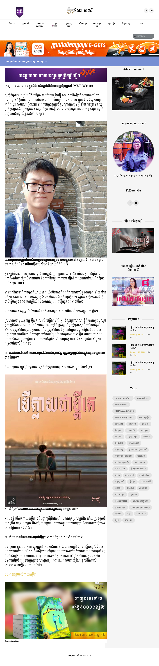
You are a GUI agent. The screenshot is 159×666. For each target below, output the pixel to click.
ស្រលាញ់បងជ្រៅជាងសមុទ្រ (140, 507)
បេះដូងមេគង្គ (119, 449)
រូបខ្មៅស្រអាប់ (119, 481)
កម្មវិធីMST (119, 424)
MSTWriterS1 (121, 404)
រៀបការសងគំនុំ (146, 481)
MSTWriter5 (142, 398)
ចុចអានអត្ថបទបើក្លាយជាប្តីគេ (21, 574)
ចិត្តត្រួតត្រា (118, 430)
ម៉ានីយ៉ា (117, 475)
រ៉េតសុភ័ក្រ (118, 488)
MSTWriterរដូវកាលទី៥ (124, 417)
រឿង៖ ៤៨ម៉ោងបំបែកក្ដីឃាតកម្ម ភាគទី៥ (142, 346)
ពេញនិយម (141, 456)
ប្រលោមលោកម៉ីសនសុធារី (137, 449)
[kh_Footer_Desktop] (79, 42)
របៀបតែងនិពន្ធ (144, 475)
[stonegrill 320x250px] (133, 78)
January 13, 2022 (137, 334)
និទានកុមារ (146, 436)
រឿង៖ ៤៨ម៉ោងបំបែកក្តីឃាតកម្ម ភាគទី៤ (142, 364)
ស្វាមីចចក (118, 513)
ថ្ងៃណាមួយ (144, 430)
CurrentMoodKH (123, 398)
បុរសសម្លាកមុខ (134, 443)
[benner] (56, 69)
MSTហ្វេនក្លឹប (144, 417)
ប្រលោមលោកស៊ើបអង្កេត (123, 456)
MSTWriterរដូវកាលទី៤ (124, 411)
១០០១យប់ (128, 520)
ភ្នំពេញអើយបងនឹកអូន (138, 468)
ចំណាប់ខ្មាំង (131, 430)
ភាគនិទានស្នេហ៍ (140, 462)
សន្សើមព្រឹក (143, 488)
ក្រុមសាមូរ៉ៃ (145, 424)
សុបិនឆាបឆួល (120, 494)
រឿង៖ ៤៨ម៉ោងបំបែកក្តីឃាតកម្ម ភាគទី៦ (142, 329)
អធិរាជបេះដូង (141, 513)
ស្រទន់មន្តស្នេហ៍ (120, 507)
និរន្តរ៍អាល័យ (119, 443)
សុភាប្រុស (133, 494)
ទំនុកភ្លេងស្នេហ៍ (132, 436)
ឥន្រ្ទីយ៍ (117, 520)
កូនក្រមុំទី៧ (132, 424)
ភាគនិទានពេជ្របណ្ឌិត (122, 462)
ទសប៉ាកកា (118, 436)
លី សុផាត (130, 488)
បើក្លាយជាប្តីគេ (14, 641)
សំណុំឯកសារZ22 (121, 501)
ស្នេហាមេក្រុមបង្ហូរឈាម (140, 501)
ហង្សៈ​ (129, 513)
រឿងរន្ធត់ (132, 481)
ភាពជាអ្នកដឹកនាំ (120, 468)
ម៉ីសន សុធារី (129, 475)
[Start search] (135, 36)
